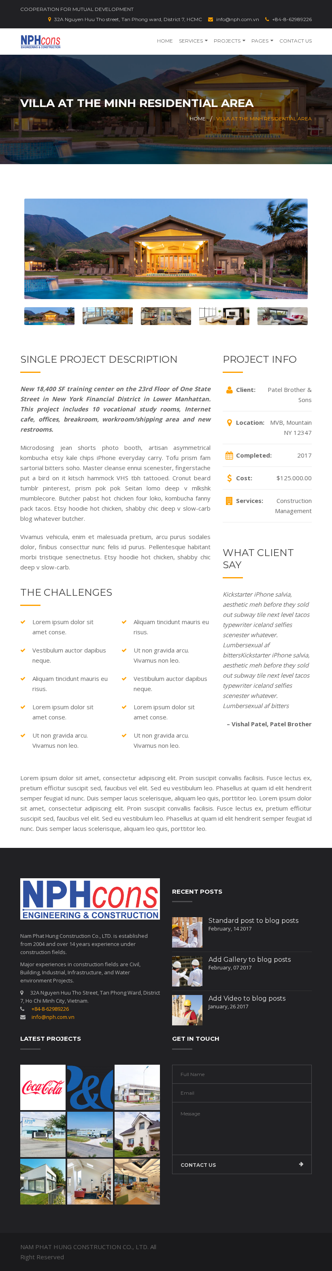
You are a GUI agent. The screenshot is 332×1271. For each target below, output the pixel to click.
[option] (166, 249)
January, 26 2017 (228, 1006)
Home (165, 41)
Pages (259, 41)
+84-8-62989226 (292, 19)
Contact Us (295, 41)
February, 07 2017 (230, 967)
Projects (227, 41)
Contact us (198, 1165)
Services (191, 41)
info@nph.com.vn (237, 19)
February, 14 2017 (230, 928)
